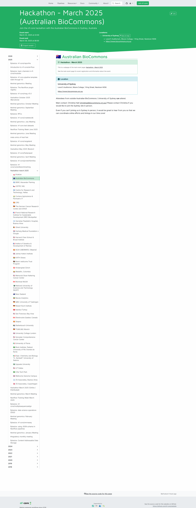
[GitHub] (127, 3)
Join (143, 3)
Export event (28, 45)
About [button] (105, 3)
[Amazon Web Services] (96, 506)
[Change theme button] (131, 3)
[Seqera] (93, 506)
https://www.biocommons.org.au (118, 41)
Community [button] (93, 3)
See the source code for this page (99, 494)
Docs (82, 3)
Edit (174, 13)
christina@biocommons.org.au (93, 103)
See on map (125, 36)
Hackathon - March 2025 (94, 67)
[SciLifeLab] (104, 506)
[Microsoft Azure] (100, 506)
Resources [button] (72, 3)
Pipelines (60, 3)
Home (50, 3)
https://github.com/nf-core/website (164, 506)
